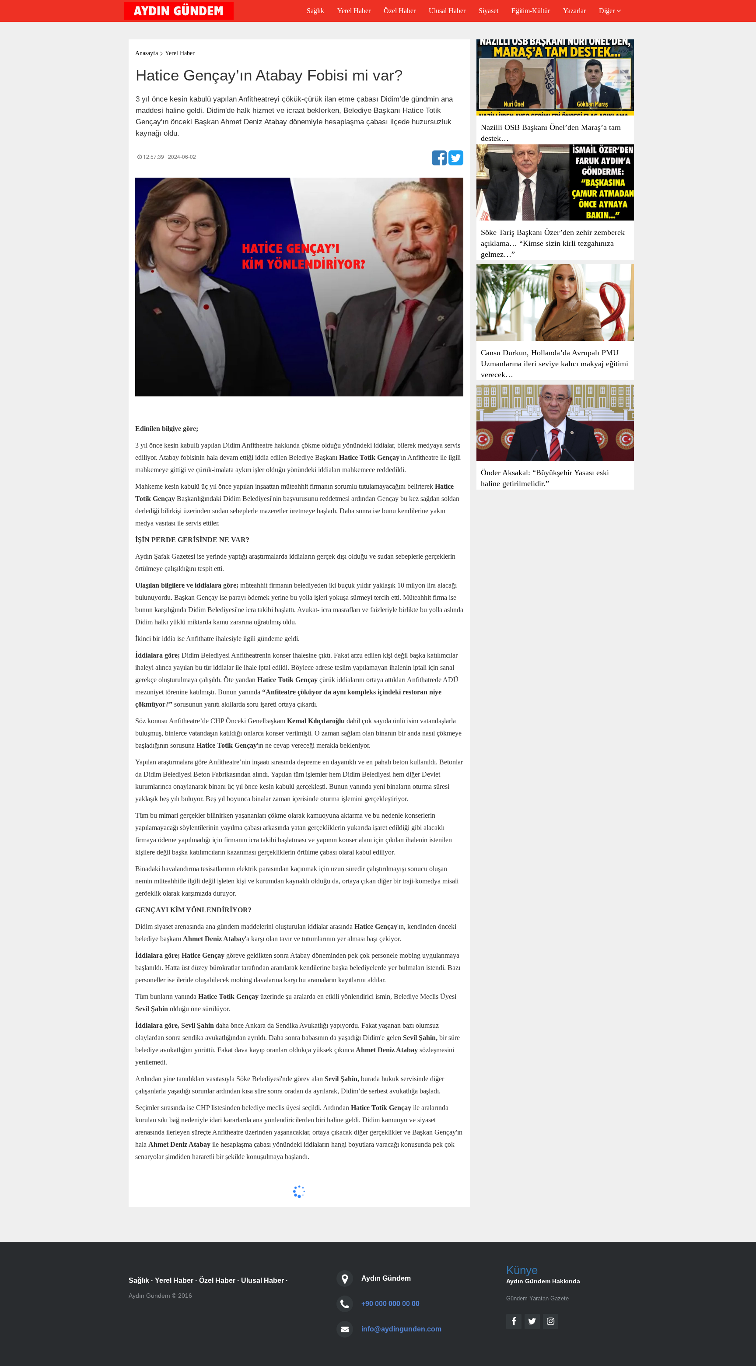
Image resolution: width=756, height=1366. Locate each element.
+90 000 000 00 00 (390, 1303)
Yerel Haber (354, 10)
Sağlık (315, 10)
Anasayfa (146, 53)
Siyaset (488, 10)
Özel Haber (400, 10)
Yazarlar (574, 10)
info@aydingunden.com (401, 1329)
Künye (522, 1270)
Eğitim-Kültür (530, 10)
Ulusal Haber (447, 10)
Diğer (607, 10)
